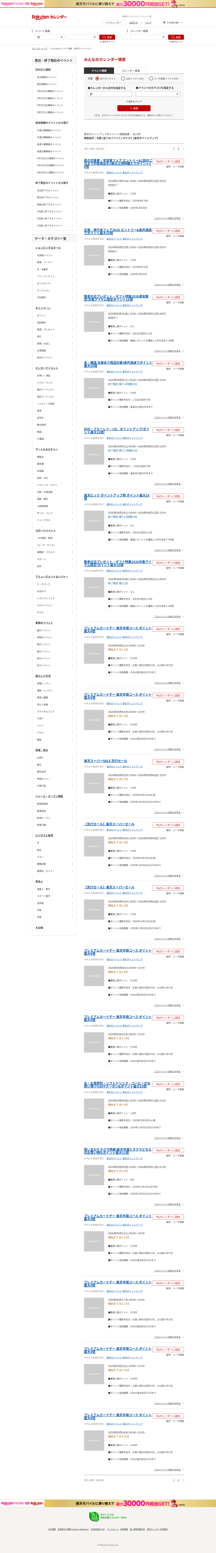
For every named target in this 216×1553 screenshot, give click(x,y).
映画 (39, 431)
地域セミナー (43, 778)
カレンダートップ (39, 48)
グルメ (40, 732)
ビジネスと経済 (44, 835)
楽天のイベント (44, 357)
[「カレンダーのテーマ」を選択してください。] (148, 37)
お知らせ (133, 22)
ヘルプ (148, 22)
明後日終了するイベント (49, 204)
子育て (40, 718)
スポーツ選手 (43, 895)
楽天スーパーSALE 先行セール (105, 760)
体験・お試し (43, 343)
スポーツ (41, 559)
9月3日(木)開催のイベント (50, 98)
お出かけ (41, 591)
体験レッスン (43, 683)
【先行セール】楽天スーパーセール (109, 824)
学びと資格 (42, 704)
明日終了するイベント (48, 197)
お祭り (40, 757)
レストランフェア (46, 598)
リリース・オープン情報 (49, 796)
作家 (39, 910)
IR (38, 842)
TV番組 (40, 438)
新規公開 (41, 824)
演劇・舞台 (42, 498)
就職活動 (41, 863)
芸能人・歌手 (43, 888)
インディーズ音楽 (45, 403)
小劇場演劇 (42, 505)
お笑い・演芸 (43, 375)
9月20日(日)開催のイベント (51, 165)
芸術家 (40, 903)
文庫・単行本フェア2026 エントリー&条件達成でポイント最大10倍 (118, 231)
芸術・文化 (42, 477)
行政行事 (41, 785)
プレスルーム (112, 1529)
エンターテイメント (46, 368)
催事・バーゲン (44, 262)
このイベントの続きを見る (167, 218)
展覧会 (40, 456)
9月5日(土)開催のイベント (50, 112)
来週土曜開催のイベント (49, 144)
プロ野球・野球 (44, 537)
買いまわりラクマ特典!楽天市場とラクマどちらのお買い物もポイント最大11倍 (117, 1151)
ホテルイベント (44, 605)
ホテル (40, 612)
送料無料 (41, 322)
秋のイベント (43, 658)
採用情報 (124, 1529)
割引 (39, 336)
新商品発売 (42, 803)
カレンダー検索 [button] (131, 70)
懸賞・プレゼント (46, 329)
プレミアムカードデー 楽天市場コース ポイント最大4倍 (118, 629)
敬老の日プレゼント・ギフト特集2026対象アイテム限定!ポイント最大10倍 (117, 563)
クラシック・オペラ (47, 484)
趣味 (39, 739)
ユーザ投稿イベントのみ (166, 78)
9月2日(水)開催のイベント (50, 91)
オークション (43, 290)
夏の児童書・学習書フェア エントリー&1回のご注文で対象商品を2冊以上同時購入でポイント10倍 (118, 163)
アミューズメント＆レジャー (51, 576)
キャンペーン (42, 308)
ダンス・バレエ (44, 512)
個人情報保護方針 (137, 1529)
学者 (39, 916)
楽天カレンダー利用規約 (157, 1529)
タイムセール (43, 283)
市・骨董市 (42, 269)
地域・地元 (41, 750)
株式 (39, 849)
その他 (39, 927)
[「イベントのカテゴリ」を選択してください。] (81, 37)
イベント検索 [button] (99, 70)
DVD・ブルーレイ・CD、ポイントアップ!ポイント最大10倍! (116, 430)
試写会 (40, 417)
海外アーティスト (45, 396)
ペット (40, 725)
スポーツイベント (45, 530)
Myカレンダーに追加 (168, 161)
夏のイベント (43, 651)
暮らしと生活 (43, 676)
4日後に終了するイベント (50, 218)
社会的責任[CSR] (98, 1529)
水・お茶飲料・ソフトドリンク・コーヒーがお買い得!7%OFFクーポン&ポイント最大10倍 (117, 1085)
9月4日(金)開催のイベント (50, 105)
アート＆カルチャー (46, 449)
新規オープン (43, 817)
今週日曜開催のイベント (49, 137)
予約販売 (41, 297)
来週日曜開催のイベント (49, 151)
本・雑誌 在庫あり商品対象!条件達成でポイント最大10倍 (118, 364)
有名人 (39, 881)
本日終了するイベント (48, 190)
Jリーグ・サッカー (46, 545)
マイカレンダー (113, 22)
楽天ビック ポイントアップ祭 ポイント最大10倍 (116, 497)
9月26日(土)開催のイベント (51, 172)
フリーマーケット (46, 276)
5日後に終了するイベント (50, 225)
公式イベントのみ (135, 78)
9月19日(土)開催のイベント (51, 158)
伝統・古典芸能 (44, 491)
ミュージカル (43, 519)
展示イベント (43, 630)
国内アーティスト (45, 389)
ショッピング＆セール (48, 247)
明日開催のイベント (47, 84)
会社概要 (52, 1529)
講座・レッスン (44, 690)
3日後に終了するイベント (50, 211)
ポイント (41, 315)
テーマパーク (43, 584)
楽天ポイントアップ (132, 172)
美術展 (40, 463)
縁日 (39, 764)
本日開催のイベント (47, 77)
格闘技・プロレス (46, 552)
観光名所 (41, 771)
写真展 (40, 470)
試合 (39, 566)
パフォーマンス (44, 382)
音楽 (39, 410)
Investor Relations (80, 1529)
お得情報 (41, 350)
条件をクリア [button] (135, 101)
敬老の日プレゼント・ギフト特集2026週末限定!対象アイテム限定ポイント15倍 (116, 298)
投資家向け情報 (64, 1529)
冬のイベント (43, 665)
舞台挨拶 (41, 424)
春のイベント (43, 644)
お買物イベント (44, 255)
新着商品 (41, 810)
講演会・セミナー (46, 870)
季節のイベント (44, 623)
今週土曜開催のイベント (49, 130)
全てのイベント (108, 78)
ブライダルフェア (46, 711)
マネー (40, 856)
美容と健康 (42, 697)
